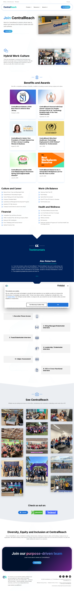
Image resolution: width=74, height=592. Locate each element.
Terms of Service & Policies (65, 582)
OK (58, 304)
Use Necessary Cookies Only (36, 304)
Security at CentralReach (66, 583)
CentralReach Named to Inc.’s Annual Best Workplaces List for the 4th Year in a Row (50, 171)
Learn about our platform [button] (14, 585)
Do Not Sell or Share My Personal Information (61, 585)
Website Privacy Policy (42, 582)
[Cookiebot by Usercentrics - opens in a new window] (58, 286)
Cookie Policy (11, 296)
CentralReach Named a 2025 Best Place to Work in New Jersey (21, 108)
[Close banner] (67, 285)
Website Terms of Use (53, 582)
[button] (16, 1)
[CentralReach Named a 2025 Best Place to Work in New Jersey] (23, 96)
